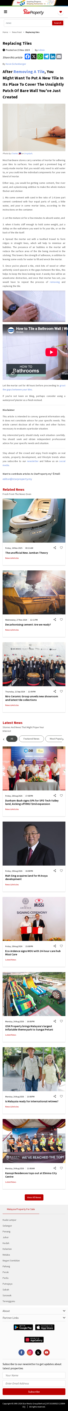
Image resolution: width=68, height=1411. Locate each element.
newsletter (33, 461)
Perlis (6, 1278)
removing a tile (28, 71)
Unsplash (28, 153)
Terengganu (9, 1301)
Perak (6, 1272)
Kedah (6, 1243)
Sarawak (7, 1295)
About (6, 1311)
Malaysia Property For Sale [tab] (21, 1209)
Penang (6, 1231)
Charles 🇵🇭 (16, 153)
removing (55, 282)
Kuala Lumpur (9, 1219)
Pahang (6, 1266)
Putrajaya (7, 1283)
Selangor (7, 1225)
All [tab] (12, 738)
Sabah (6, 1289)
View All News (34, 1197)
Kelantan (7, 1248)
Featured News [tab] (31, 738)
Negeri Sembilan (11, 1260)
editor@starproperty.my (17, 479)
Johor (6, 1237)
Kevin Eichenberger (16, 63)
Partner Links (11, 1317)
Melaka (6, 1254)
